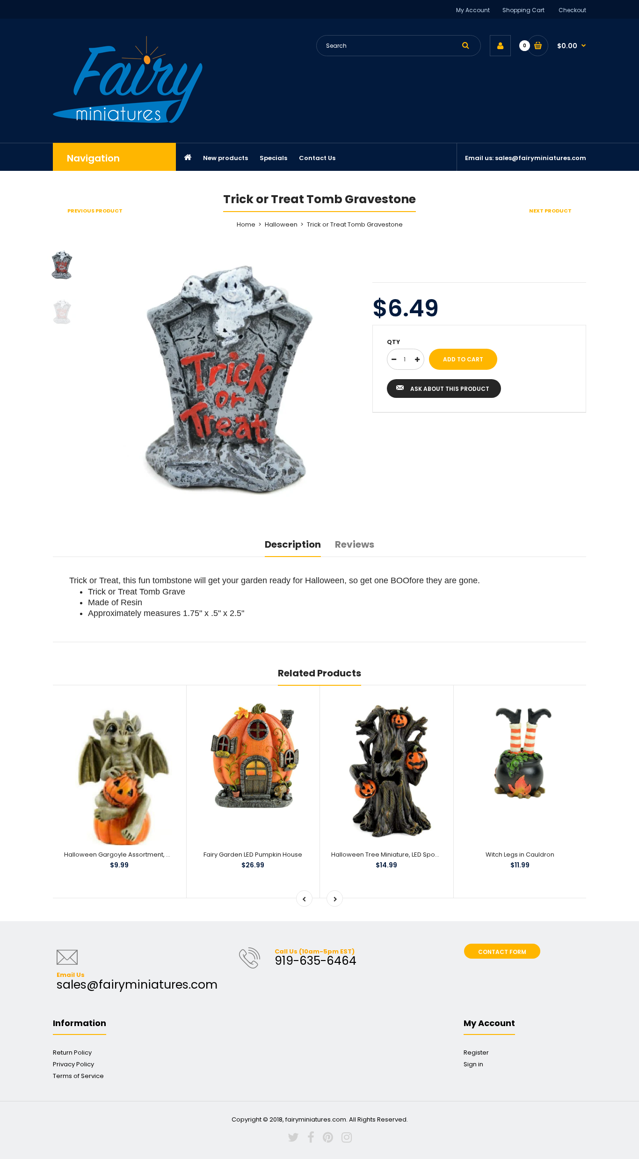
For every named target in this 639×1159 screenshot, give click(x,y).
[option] (229, 380)
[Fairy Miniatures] (128, 121)
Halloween (281, 224)
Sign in (473, 1064)
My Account (473, 10)
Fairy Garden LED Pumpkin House (252, 854)
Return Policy (72, 1052)
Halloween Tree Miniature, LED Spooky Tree (396, 854)
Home (246, 224)
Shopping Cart (523, 10)
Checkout (572, 10)
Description (293, 544)
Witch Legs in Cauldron (520, 854)
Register (476, 1052)
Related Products (319, 673)
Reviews (354, 544)
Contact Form (502, 952)
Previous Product (95, 210)
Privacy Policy (73, 1064)
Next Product (550, 210)
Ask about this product (449, 389)
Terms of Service (78, 1075)
